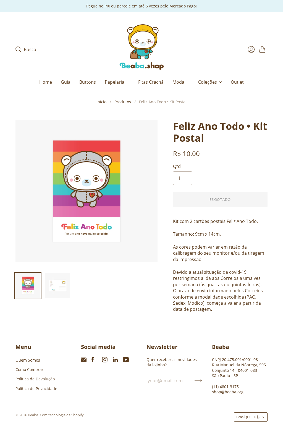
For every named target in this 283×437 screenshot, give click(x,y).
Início (101, 101)
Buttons (87, 82)
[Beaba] (141, 47)
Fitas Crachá (151, 82)
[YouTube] (126, 361)
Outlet (237, 82)
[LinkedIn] (115, 361)
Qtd (177, 166)
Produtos (122, 101)
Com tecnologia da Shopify (62, 414)
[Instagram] (105, 361)
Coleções (207, 82)
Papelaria (114, 82)
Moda (178, 82)
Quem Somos (27, 360)
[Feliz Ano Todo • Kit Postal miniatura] (27, 285)
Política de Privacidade (36, 388)
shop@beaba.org (227, 391)
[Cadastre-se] (198, 380)
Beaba (33, 414)
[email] (84, 361)
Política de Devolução (35, 378)
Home (45, 82)
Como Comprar (29, 369)
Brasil (248, 416)
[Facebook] (92, 361)
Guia (65, 82)
